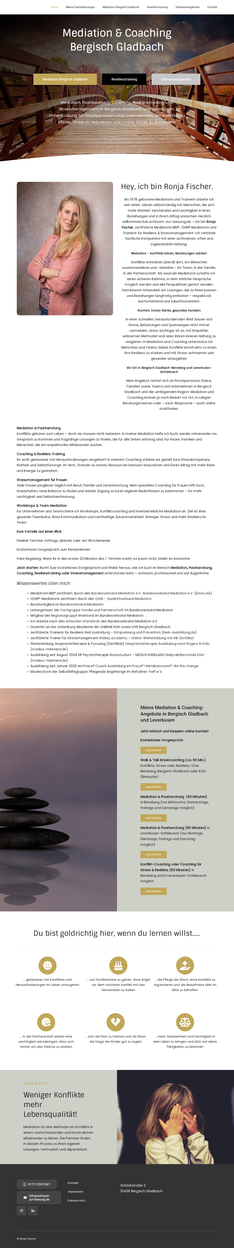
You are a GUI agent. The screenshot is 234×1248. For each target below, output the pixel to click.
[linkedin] (33, 1210)
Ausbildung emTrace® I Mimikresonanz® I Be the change (153, 666)
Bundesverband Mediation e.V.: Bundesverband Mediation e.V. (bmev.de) (151, 593)
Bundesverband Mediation (82, 604)
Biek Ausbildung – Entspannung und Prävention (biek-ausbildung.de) (141, 632)
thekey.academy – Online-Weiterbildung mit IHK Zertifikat (146, 638)
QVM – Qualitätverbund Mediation (123, 598)
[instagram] (21, 1210)
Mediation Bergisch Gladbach (90, 1210)
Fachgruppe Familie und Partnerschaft (92, 610)
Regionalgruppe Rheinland (73, 615)
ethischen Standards (83, 621)
